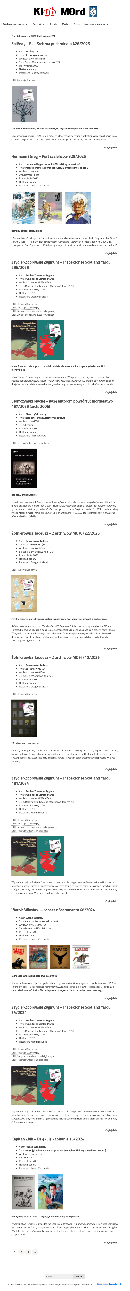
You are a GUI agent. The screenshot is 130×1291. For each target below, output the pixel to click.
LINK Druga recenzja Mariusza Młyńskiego (32, 1056)
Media (65, 24)
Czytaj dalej (112, 147)
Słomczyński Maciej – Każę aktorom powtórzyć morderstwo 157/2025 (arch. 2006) (62, 403)
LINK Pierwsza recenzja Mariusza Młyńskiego (34, 311)
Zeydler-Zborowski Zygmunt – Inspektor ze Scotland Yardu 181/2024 (61, 780)
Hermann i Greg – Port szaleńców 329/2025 (48, 156)
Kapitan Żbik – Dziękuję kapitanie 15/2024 (47, 1139)
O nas (76, 24)
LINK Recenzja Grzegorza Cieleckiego (29, 831)
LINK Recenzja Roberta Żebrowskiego (30, 443)
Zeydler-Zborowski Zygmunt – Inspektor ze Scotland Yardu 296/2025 (61, 264)
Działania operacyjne (14, 24)
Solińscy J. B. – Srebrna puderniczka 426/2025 (50, 44)
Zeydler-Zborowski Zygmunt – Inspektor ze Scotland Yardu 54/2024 (61, 1009)
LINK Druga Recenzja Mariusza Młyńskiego (33, 315)
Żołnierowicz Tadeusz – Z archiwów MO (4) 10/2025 (55, 657)
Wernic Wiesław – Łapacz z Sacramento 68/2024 (53, 910)
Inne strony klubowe (94, 24)
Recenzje (37, 24)
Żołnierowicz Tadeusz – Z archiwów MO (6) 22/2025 (55, 533)
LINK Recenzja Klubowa (23, 80)
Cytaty (53, 24)
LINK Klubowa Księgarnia (24, 304)
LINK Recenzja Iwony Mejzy (25, 307)
